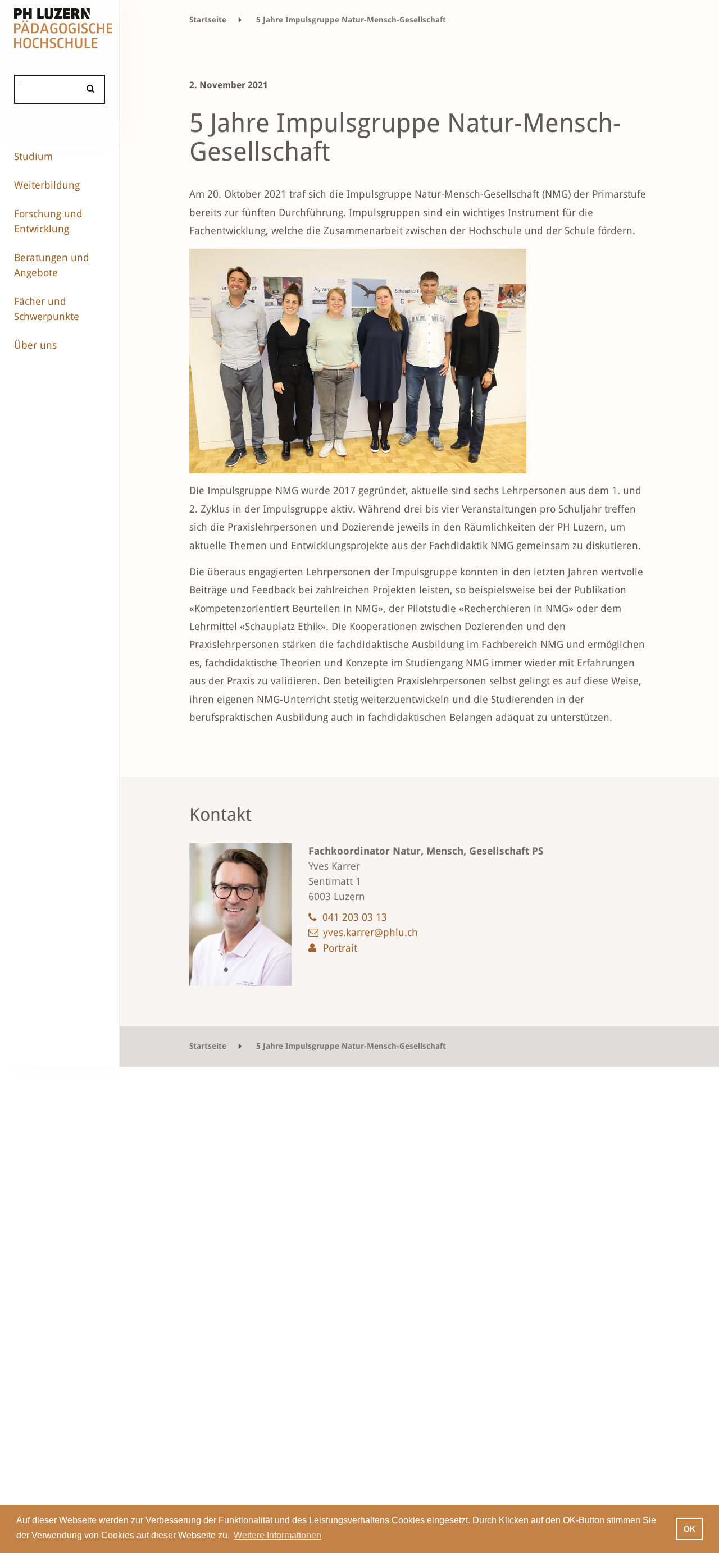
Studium (33, 156)
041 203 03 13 (354, 917)
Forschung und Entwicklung (48, 221)
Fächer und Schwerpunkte (46, 308)
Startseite (207, 19)
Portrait (340, 948)
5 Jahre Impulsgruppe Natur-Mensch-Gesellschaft (351, 19)
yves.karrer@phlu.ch (370, 932)
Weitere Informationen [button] (277, 1535)
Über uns (35, 345)
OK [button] (689, 1528)
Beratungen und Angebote (51, 265)
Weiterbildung (47, 185)
